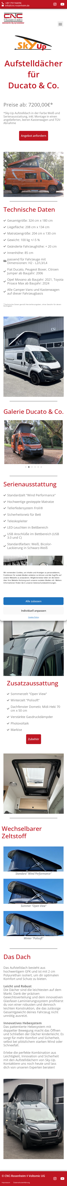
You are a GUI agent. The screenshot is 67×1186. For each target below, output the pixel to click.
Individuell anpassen (33, 610)
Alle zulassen (33, 601)
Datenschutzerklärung (21, 1182)
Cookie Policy (33, 617)
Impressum (6, 1182)
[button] (60, 24)
